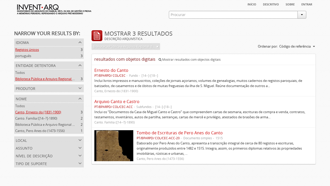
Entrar (306, 4)
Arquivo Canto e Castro (116, 101)
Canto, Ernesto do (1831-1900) (38, 112)
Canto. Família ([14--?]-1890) (36, 118)
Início (252, 4)
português (23, 55)
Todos (20, 72)
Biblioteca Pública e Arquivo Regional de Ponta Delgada (57, 78)
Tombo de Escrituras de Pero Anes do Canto (180, 133)
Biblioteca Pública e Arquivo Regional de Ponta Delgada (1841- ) (63, 124)
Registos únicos (27, 49)
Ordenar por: (268, 46)
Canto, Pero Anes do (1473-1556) (40, 130)
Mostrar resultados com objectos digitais (191, 59)
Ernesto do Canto (111, 70)
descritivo (271, 4)
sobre (290, 4)
